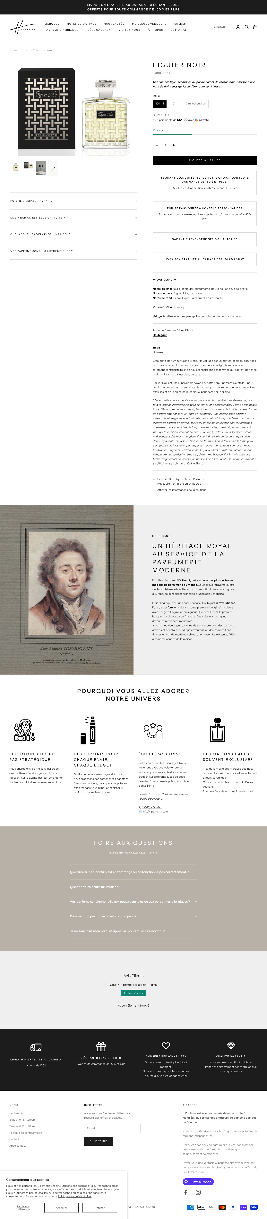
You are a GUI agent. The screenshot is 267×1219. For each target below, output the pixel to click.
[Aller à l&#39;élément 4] (53, 169)
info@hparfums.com (155, 811)
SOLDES (180, 23)
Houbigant (162, 72)
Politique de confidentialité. (74, 1196)
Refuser (100, 1208)
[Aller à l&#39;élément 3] (40, 168)
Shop (27, 50)
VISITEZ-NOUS (129, 29)
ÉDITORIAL (179, 29)
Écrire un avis (133, 993)
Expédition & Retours (22, 1119)
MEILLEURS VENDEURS (149, 23)
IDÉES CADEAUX (99, 29)
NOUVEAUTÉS (114, 23)
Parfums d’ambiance (62, 29)
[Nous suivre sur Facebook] (186, 1192)
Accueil (14, 50)
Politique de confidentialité (25, 1132)
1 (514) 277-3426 (152, 807)
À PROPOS (155, 29)
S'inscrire (98, 1141)
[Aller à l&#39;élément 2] (28, 165)
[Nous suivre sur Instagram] (198, 1192)
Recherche (16, 1113)
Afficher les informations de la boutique (181, 490)
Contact (14, 1139)
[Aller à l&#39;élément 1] (15, 167)
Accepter (61, 1208)
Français (219, 27)
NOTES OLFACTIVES (81, 23)
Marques (52, 23)
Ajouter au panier (205, 160)
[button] (205, 120)
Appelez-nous (17, 1145)
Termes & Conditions (22, 1126)
